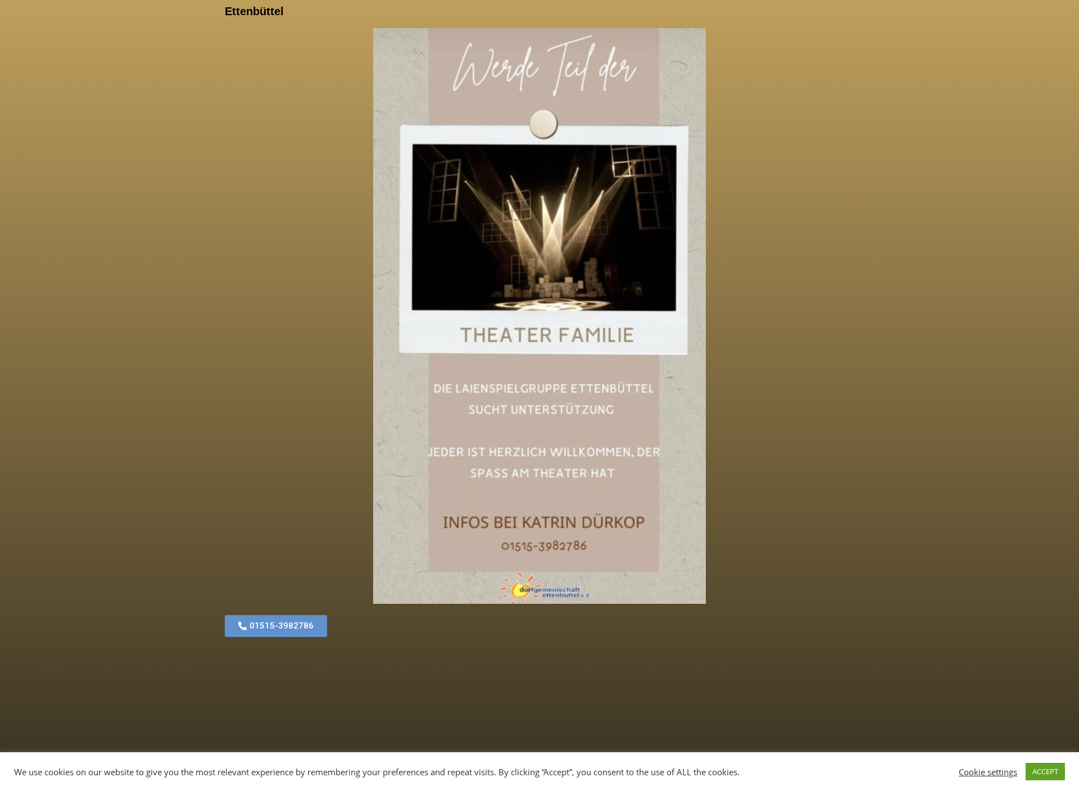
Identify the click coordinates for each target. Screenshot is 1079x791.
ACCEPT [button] (1045, 771)
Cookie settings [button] (988, 772)
